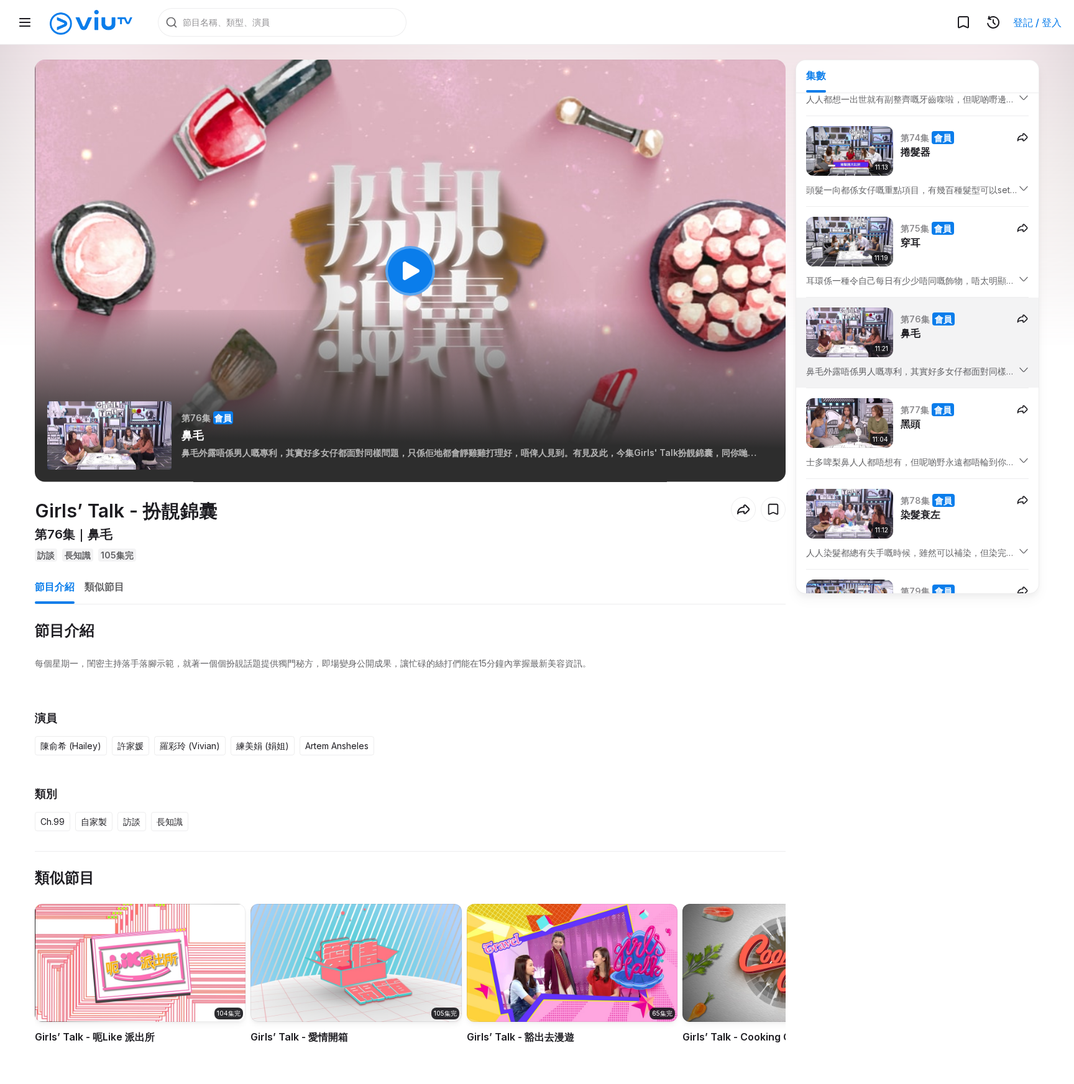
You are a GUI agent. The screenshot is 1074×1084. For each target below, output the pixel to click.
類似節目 (104, 586)
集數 (816, 75)
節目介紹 (55, 586)
